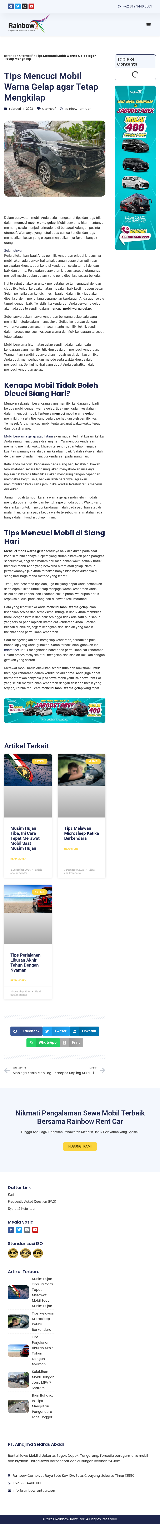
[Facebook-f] (11, 1230)
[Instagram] (25, 6)
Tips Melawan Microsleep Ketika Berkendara (81, 833)
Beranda (10, 56)
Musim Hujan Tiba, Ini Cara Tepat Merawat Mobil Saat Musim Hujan (25, 838)
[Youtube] (31, 6)
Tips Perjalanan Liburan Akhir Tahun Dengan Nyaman (25, 963)
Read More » (18, 858)
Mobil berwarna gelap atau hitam (28, 436)
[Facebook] (11, 6)
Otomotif (26, 56)
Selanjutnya (13, 250)
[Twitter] (18, 6)
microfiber (11, 650)
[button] (148, 24)
